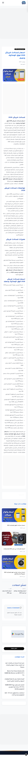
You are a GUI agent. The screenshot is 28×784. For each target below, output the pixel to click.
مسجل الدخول (10, 612)
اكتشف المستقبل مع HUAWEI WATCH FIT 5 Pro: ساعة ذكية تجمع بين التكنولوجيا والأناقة (14, 687)
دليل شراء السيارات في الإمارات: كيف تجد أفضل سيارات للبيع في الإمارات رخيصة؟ (14, 665)
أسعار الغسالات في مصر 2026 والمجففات (14, 549)
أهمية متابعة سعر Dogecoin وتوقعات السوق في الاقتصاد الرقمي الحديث (14, 680)
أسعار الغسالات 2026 (19, 49)
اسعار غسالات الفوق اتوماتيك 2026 (16, 525)
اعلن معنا (14, 648)
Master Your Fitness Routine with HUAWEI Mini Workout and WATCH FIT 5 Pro (14, 673)
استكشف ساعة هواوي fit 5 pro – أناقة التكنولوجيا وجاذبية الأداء (14, 694)
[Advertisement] (14, 23)
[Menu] (3, 3)
